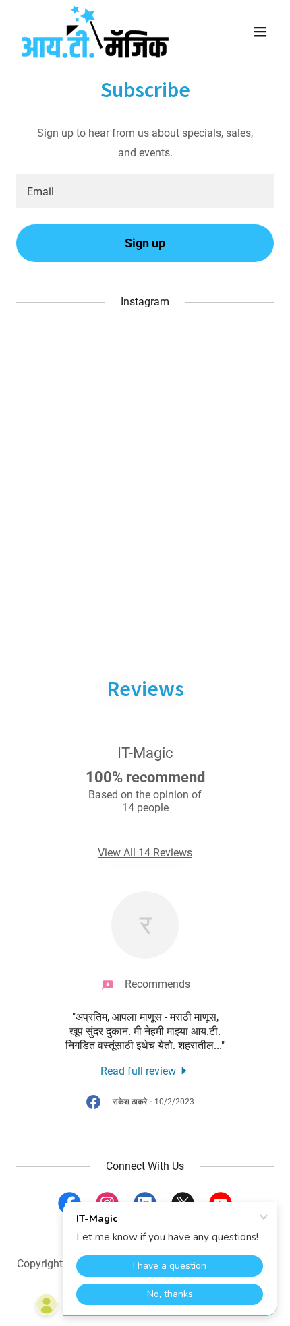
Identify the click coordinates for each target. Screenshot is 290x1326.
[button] (260, 31)
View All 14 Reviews (145, 852)
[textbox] (145, 191)
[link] (95, 31)
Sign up (145, 243)
